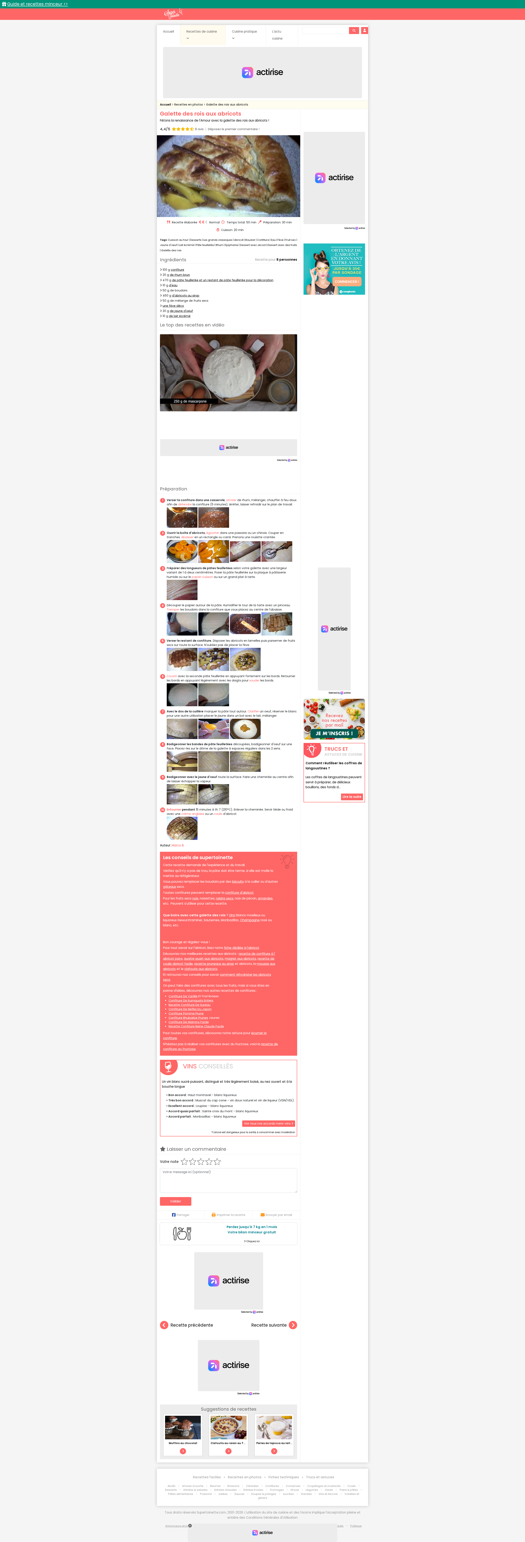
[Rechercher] (354, 30)
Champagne (250, 920)
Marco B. (178, 845)
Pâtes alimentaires (180, 1494)
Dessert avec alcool (253, 245)
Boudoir (250, 240)
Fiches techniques (283, 1477)
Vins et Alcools (328, 1494)
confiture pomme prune (186, 1013)
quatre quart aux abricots (203, 958)
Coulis (351, 1486)
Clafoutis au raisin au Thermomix (234, 1443)
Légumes (312, 1490)
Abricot (238, 240)
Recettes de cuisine (201, 31)
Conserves (293, 1486)
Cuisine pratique (244, 31)
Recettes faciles (207, 1477)
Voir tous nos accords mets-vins (267, 1123)
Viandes (306, 1494)
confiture (177, 270)
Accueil (168, 31)
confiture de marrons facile (189, 1022)
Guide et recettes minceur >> (37, 4)
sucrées (288, 1494)
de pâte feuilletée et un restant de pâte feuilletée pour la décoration (222, 280)
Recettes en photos (189, 104)
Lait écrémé (186, 245)
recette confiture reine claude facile (196, 1026)
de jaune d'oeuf (181, 311)
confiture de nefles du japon (190, 1009)
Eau (273, 240)
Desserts (195, 240)
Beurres (215, 1486)
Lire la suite (352, 797)
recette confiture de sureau (189, 1005)
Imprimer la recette (231, 1215)
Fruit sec (290, 240)
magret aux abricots (240, 958)
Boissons (233, 1486)
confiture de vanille (183, 996)
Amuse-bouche (192, 1486)
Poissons (206, 1494)
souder (254, 680)
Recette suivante (269, 1325)
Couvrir (172, 676)
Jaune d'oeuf (168, 245)
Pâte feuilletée (205, 245)
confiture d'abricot (239, 892)
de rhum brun (180, 275)
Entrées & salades (196, 1490)
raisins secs (224, 898)
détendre (185, 504)
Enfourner (174, 809)
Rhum (219, 245)
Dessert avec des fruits (282, 245)
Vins (232, 915)
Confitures (272, 1486)
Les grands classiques (217, 240)
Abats (171, 1486)
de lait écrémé (180, 316)
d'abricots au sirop (185, 295)
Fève (280, 240)
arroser (231, 500)
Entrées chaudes (225, 1490)
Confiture (263, 240)
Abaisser (187, 537)
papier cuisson (202, 577)
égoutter (212, 533)
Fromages (277, 1490)
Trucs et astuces (320, 1477)
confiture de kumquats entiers (191, 1000)
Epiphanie (231, 245)
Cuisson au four (178, 240)
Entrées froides (253, 1490)
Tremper (173, 609)
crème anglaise (192, 814)
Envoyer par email (279, 1215)
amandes (265, 898)
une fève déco (173, 306)
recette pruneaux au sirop (214, 964)
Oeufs (329, 1490)
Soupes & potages (263, 1494)
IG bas (295, 1490)
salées (223, 1494)
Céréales (252, 1486)
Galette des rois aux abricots (227, 104)
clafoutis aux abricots (200, 969)
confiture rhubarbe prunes (188, 1018)
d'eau (173, 285)
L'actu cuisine (277, 35)
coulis (218, 814)
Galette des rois (171, 250)
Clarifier (253, 711)
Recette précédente (191, 1325)
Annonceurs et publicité (181, 1526)
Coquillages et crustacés (324, 1486)
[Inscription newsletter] (334, 719)
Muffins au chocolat (183, 1443)
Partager (183, 1215)
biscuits (238, 881)
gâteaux (169, 887)
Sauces (239, 1494)
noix (195, 898)
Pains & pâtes (349, 1490)
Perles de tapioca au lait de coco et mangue (287, 1443)
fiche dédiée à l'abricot (241, 948)
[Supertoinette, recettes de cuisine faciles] (173, 14)
